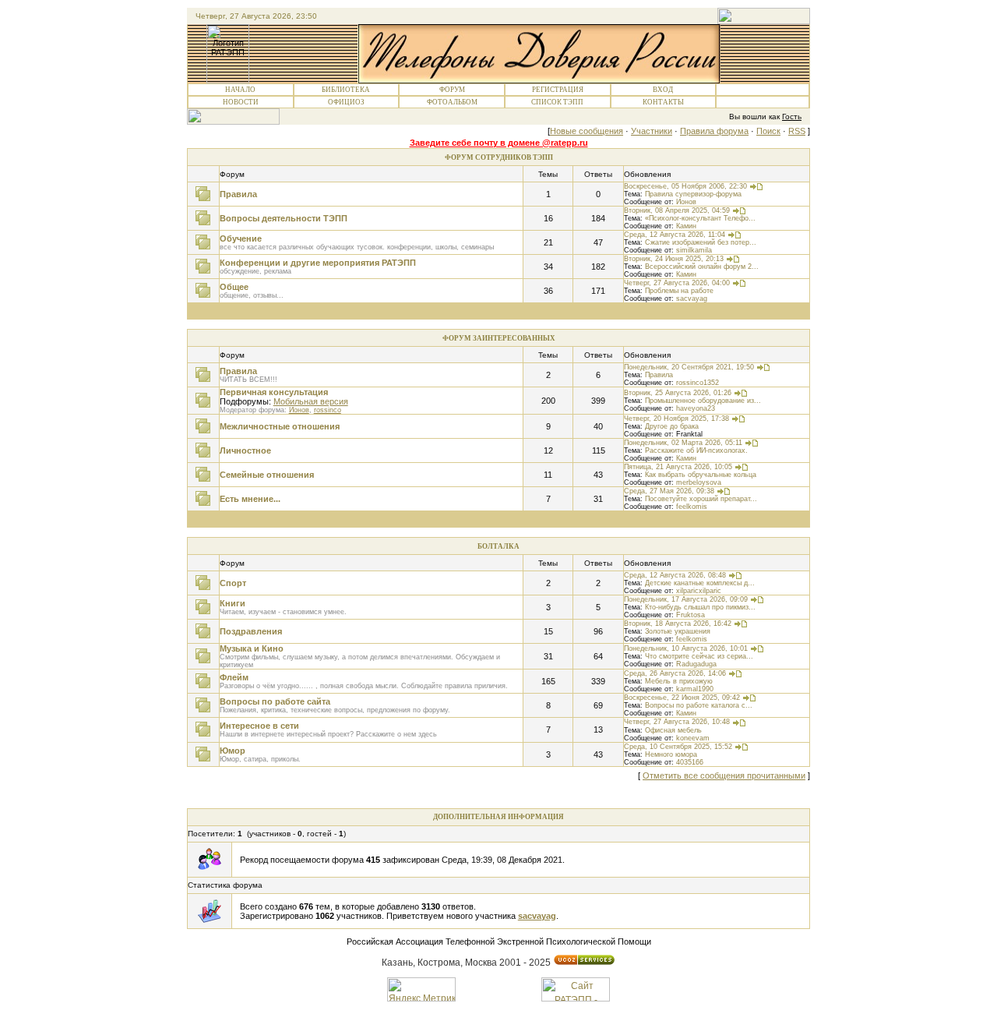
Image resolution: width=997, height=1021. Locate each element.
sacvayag (691, 298)
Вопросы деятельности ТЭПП (283, 218)
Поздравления (251, 631)
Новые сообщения (586, 131)
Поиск (768, 131)
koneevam (693, 738)
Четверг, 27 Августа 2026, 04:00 (677, 283)
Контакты (663, 102)
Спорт (233, 583)
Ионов (686, 202)
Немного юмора (671, 754)
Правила (238, 194)
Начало (240, 90)
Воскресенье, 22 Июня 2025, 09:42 (682, 697)
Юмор (232, 750)
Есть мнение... (250, 498)
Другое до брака (672, 426)
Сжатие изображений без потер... (700, 242)
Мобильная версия (310, 401)
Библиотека (346, 90)
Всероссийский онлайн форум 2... (702, 266)
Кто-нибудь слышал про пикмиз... (700, 607)
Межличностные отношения (280, 426)
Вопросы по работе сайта (275, 701)
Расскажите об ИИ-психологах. (696, 450)
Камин (686, 226)
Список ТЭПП (557, 102)
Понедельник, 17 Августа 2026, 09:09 (686, 599)
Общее (234, 286)
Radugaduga (696, 664)
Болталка (498, 546)
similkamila (694, 250)
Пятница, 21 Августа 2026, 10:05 (678, 467)
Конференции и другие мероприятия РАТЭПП (318, 262)
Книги (232, 603)
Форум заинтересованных (498, 338)
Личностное (245, 450)
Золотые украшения (677, 631)
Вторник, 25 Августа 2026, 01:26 (677, 393)
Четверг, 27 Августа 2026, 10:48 (677, 722)
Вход (663, 90)
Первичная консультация (274, 392)
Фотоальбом (452, 102)
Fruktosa (690, 615)
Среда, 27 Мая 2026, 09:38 (669, 491)
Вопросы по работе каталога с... (698, 705)
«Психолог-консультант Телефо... (700, 218)
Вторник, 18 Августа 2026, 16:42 (677, 623)
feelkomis (691, 506)
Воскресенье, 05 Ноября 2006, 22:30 (685, 186)
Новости (241, 102)
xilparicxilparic (698, 591)
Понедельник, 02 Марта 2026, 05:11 (683, 443)
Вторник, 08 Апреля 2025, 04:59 (677, 210)
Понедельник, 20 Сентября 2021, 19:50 (689, 367)
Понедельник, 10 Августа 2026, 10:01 (686, 648)
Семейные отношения (267, 474)
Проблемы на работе (679, 291)
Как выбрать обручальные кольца (700, 475)
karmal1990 (694, 689)
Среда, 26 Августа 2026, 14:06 (675, 673)
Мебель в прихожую (679, 681)
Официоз (346, 102)
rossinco (327, 410)
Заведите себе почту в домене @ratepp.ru (499, 142)
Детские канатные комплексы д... (700, 583)
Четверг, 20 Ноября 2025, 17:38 (676, 418)
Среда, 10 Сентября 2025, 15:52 (678, 747)
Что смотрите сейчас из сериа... (699, 656)
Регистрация (557, 90)
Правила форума (714, 131)
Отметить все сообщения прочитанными (724, 775)
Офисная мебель (673, 730)
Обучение (241, 238)
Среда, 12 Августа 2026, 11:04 (674, 234)
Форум (452, 90)
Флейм (234, 677)
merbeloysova (698, 482)
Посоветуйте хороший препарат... (701, 499)
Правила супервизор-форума (693, 194)
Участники (651, 131)
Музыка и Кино (252, 648)
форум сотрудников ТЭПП (499, 157)
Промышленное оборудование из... (703, 401)
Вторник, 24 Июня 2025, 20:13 (674, 259)
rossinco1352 (697, 383)
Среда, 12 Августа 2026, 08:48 (675, 575)
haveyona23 (695, 408)
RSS (796, 131)
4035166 (689, 762)
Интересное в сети (259, 725)
